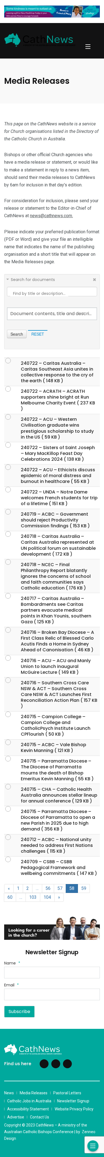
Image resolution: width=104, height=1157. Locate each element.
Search (17, 334)
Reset (37, 334)
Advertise (15, 1117)
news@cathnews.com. (51, 215)
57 (59, 888)
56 (47, 888)
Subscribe (19, 1011)
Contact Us (39, 1117)
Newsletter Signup (73, 1101)
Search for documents (33, 279)
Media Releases (33, 1093)
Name (12, 963)
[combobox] (52, 313)
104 (47, 897)
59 (83, 888)
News (9, 1093)
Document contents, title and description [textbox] (52, 314)
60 (9, 897)
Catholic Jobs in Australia (29, 1101)
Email (11, 985)
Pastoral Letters (67, 1093)
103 (33, 897)
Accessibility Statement (28, 1109)
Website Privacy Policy (74, 1109)
